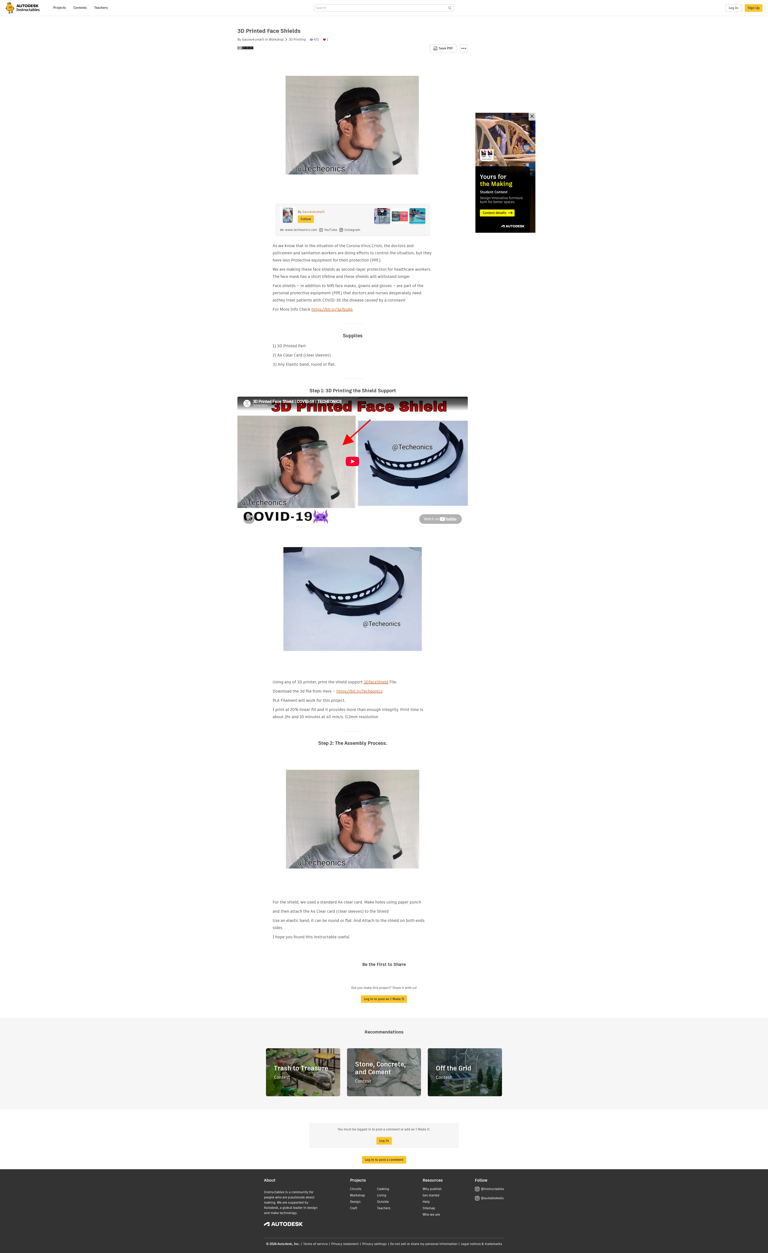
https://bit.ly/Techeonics (359, 691)
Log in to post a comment (384, 1159)
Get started (431, 1195)
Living (381, 1195)
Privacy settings (374, 1244)
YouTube (330, 230)
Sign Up (754, 8)
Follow (306, 219)
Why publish (432, 1189)
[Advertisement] (505, 173)
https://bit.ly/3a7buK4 (332, 309)
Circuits (355, 1189)
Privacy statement (345, 1244)
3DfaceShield (376, 682)
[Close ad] (532, 117)
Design (355, 1201)
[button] (464, 48)
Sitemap (429, 1208)
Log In (733, 8)
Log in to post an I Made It (384, 999)
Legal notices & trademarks (481, 1244)
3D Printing (297, 40)
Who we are (431, 1214)
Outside (383, 1201)
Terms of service (315, 1244)
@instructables (492, 1189)
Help (426, 1201)
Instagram (352, 230)
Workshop (276, 40)
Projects (59, 7)
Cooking (383, 1189)
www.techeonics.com (301, 230)
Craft (353, 1208)
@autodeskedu (492, 1198)
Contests (80, 7)
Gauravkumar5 (253, 40)
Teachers (101, 7)
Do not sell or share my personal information (423, 1244)
